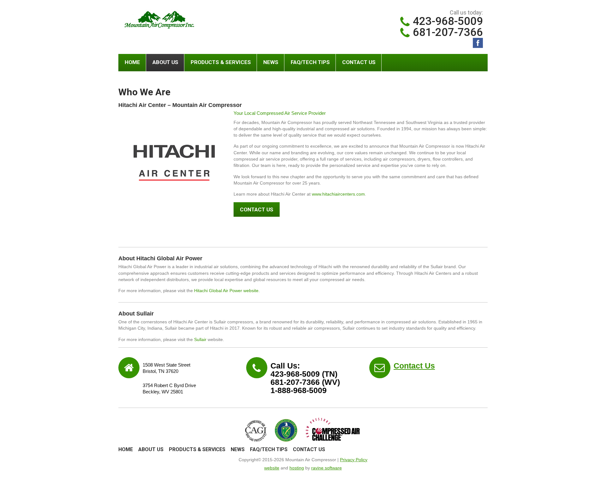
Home (132, 62)
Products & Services (221, 62)
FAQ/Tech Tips (310, 62)
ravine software (326, 467)
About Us (165, 62)
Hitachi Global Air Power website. (227, 290)
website (271, 467)
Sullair (200, 339)
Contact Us (359, 62)
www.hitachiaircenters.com (338, 194)
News (270, 62)
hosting (296, 467)
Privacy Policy (353, 459)
